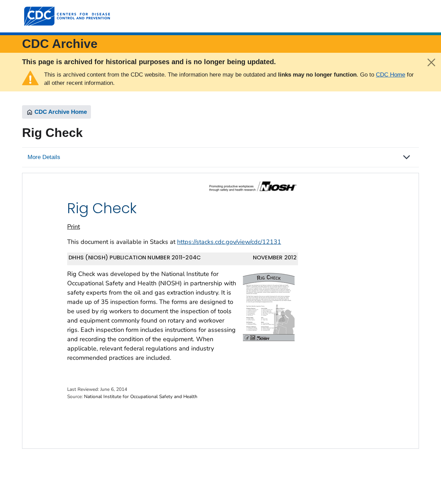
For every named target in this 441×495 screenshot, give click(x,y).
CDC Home (390, 74)
